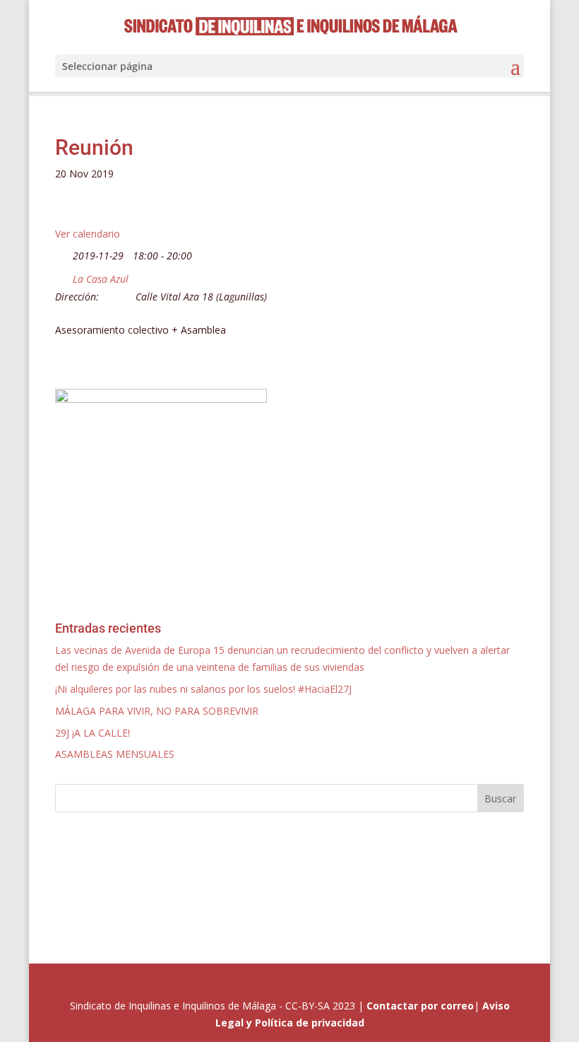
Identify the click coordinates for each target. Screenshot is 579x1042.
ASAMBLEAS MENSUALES (114, 754)
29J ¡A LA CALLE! (92, 732)
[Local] (62, 276)
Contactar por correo (420, 1005)
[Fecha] (62, 252)
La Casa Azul (101, 279)
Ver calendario (87, 233)
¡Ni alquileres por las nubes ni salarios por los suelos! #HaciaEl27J (203, 689)
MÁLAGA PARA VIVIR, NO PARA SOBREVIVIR (156, 711)
